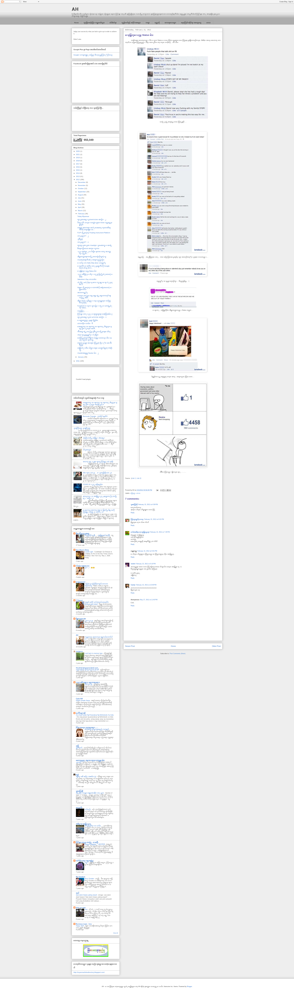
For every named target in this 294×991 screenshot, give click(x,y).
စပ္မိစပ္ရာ (132, 493)
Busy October (89, 878)
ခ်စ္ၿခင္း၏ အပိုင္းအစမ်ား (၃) (86, 776)
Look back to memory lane (94, 653)
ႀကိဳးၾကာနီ (80, 713)
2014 (78, 173)
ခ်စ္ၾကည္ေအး (81, 619)
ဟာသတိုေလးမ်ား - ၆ (85, 323)
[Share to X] (165, 490)
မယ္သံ (77, 775)
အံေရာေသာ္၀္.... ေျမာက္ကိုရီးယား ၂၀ (97, 473)
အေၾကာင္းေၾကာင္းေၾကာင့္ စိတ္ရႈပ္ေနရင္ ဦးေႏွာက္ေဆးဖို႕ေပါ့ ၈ (100, 403)
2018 (78, 161)
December (82, 182)
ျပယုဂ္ (78, 762)
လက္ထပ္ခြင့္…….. (83, 311)
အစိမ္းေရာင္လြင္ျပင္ (83, 824)
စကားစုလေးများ (170, 23)
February (81, 214)
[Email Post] (157, 490)
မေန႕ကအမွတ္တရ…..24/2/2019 (95, 844)
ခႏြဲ (77, 746)
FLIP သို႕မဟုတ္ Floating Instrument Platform (93, 233)
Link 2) (139, 478)
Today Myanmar (83, 216)
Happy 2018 (80, 926)
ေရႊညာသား (80, 582)
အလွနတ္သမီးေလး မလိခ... (94, 826)
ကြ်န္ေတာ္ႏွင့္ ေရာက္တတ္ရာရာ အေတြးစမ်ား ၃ (94, 314)
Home (76, 23)
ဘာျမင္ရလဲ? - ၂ (83, 236)
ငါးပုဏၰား (87, 450)
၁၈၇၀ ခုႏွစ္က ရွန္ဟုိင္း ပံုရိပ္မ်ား (87, 335)
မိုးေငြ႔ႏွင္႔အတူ (82, 533)
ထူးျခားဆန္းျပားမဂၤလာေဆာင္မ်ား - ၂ (91, 219)
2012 (78, 179)
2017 (78, 164)
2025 (78, 151)
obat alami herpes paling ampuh (87, 895)
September (82, 192)
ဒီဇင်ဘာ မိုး (89, 684)
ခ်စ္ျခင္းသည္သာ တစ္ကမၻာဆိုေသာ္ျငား (90, 793)
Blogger (189, 986)
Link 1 (134, 478)
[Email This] (161, 490)
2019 (78, 157)
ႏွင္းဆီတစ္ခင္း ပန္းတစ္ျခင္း (88, 682)
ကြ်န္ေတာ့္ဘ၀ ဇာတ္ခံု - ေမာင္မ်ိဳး (87, 842)
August (80, 195)
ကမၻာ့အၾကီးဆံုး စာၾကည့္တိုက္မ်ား (90, 260)
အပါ (77, 893)
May (79, 204)
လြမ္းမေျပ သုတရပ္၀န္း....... (87, 727)
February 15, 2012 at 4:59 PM (148, 504)
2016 (78, 167)
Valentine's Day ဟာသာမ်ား (86, 279)
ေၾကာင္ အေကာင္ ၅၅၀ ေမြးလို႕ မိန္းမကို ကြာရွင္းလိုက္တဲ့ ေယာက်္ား (99, 511)
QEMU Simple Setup (83, 700)
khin (86, 909)
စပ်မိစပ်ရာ (113, 23)
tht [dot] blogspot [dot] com (87, 668)
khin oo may (81, 907)
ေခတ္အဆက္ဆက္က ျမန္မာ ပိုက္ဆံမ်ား (87, 320)
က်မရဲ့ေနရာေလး (82, 566)
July (79, 198)
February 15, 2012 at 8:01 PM (147, 551)
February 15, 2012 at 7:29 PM (160, 532)
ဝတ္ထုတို (157, 23)
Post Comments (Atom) (177, 653)
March (80, 210)
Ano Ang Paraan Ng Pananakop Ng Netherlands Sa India (95, 715)
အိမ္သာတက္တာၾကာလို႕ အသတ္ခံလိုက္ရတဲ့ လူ (91, 256)
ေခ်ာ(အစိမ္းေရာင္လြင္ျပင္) (140, 532)
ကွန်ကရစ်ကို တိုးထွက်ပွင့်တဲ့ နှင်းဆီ (87, 670)
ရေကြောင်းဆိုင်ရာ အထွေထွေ (191, 23)
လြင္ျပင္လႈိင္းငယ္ (137, 519)
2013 (78, 176)
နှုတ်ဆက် (79, 748)
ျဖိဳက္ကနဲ (80, 239)
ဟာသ (208, 23)
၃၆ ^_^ (87, 568)
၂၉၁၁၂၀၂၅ (89, 620)
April (80, 207)
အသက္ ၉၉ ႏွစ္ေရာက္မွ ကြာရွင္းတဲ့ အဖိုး (98, 461)
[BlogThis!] (163, 490)
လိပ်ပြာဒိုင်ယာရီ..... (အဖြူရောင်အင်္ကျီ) (97, 535)
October (81, 188)
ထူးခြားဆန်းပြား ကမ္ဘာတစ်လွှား (94, 23)
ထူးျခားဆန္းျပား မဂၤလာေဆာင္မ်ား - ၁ (91, 317)
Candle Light (89, 552)
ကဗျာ (148, 23)
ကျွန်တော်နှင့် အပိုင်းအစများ (131, 23)
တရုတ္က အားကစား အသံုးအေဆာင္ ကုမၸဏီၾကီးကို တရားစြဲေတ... (94, 228)
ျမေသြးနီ (134, 504)
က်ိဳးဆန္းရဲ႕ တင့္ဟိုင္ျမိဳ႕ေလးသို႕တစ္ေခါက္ (93, 331)
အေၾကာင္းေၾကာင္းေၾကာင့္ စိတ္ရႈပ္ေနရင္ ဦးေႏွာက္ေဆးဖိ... (94, 327)
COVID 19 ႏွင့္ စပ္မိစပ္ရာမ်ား (93, 484)
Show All (115, 933)
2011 (78, 361)
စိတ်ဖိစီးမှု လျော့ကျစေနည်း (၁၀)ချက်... (98, 729)
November (82, 185)
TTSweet (79, 600)
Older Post (216, 646)
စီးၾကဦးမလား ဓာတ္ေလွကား (88, 248)
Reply (132, 512)
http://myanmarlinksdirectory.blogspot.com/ (89, 972)
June (80, 201)
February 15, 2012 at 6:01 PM (154, 519)
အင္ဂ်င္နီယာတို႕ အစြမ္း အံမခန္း (94, 438)
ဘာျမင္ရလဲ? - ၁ (83, 242)
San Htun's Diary (82, 550)
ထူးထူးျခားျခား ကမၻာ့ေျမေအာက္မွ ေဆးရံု (94, 245)
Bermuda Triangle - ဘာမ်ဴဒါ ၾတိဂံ (95, 416)
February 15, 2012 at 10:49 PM (146, 585)
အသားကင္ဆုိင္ (82, 292)
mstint (133, 564)
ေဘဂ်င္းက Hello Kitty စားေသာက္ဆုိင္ (91, 263)
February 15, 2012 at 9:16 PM (146, 564)
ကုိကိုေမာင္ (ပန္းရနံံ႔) (84, 861)
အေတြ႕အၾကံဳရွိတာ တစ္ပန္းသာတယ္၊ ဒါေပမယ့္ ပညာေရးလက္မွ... (94, 339)
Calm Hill (79, 699)
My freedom (80, 877)
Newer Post (130, 646)
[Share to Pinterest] (170, 490)
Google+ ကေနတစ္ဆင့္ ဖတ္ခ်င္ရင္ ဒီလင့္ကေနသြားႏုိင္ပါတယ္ (93, 55)
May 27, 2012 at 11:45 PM (148, 600)
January (81, 357)
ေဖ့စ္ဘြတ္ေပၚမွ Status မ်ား (86, 271)
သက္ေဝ (79, 651)
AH (75, 9)
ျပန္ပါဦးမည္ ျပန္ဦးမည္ (82, 428)
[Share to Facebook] (168, 490)
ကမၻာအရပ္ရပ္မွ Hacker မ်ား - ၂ (88, 353)
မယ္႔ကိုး (79, 807)
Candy (133, 585)
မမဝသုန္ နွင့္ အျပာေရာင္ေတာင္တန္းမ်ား (90, 760)
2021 (78, 154)
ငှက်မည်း (88, 809)
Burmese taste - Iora (84, 924)
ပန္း (87, 862)
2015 (78, 170)
